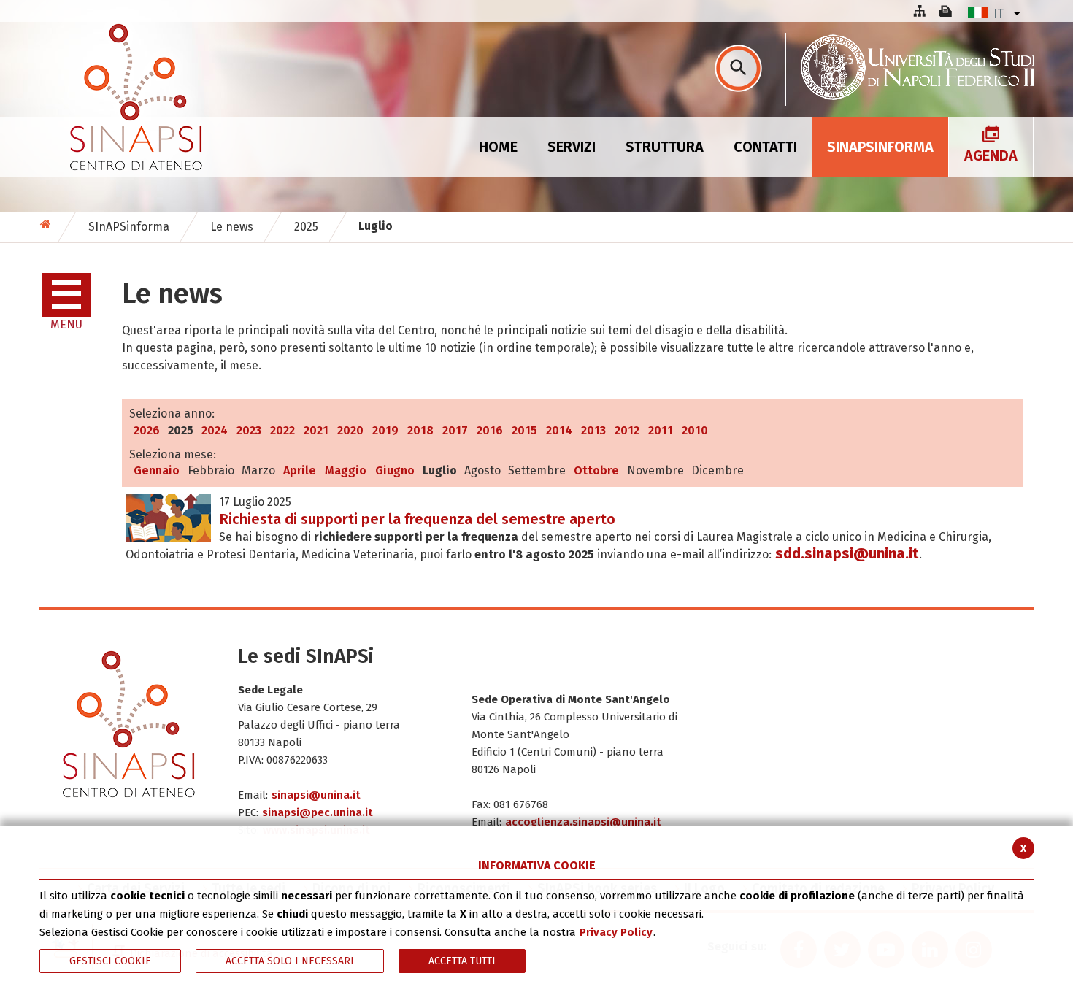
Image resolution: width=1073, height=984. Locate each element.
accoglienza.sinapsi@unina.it (583, 822)
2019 (385, 430)
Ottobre (596, 470)
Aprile (299, 470)
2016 (490, 430)
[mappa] (919, 11)
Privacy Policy (616, 932)
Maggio (345, 470)
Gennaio (157, 470)
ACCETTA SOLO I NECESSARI (290, 961)
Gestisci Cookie (110, 961)
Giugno (395, 470)
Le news (231, 227)
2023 (248, 430)
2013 (593, 430)
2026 (147, 430)
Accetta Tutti (462, 961)
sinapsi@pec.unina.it (317, 812)
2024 (214, 430)
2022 (282, 430)
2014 (559, 430)
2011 (660, 430)
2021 (316, 430)
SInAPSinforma (128, 227)
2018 (420, 430)
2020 (350, 430)
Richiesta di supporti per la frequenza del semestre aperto (417, 519)
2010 (695, 430)
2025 (306, 227)
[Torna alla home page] (47, 224)
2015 (524, 430)
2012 (627, 430)
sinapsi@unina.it (316, 795)
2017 (455, 430)
